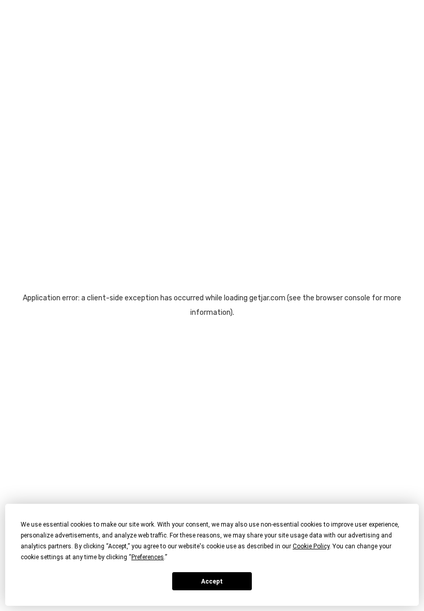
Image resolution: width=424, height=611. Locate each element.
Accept (212, 581)
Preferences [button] (147, 557)
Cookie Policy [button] (311, 546)
